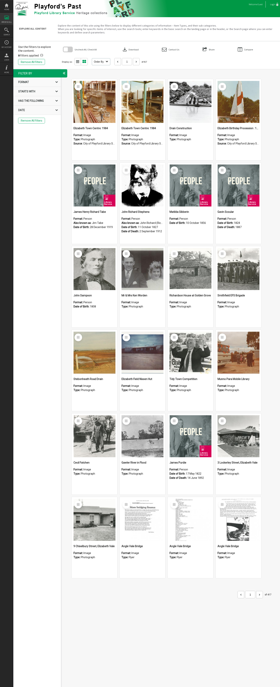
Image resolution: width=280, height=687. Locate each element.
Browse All (7, 22)
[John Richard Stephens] (142, 185)
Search (6, 34)
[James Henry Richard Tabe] (94, 185)
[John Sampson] (94, 269)
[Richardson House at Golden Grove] (190, 269)
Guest (260, 4)
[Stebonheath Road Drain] (94, 353)
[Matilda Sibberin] (190, 185)
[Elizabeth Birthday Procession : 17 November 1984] (238, 102)
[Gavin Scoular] (238, 185)
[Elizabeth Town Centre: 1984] (94, 102)
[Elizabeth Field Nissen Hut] (142, 353)
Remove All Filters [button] (31, 62)
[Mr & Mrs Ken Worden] (142, 269)
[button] (170, 49)
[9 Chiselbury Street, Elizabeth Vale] (94, 520)
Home (6, 9)
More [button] (6, 72)
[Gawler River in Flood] (142, 436)
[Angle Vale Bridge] (142, 520)
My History (7, 47)
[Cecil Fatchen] (94, 436)
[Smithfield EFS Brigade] (238, 269)
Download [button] (130, 49)
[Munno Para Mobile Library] (238, 353)
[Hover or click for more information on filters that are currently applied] (41, 55)
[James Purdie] (190, 436)
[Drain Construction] (190, 102)
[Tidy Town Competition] (190, 353)
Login (6, 60)
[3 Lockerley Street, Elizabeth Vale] (238, 436)
